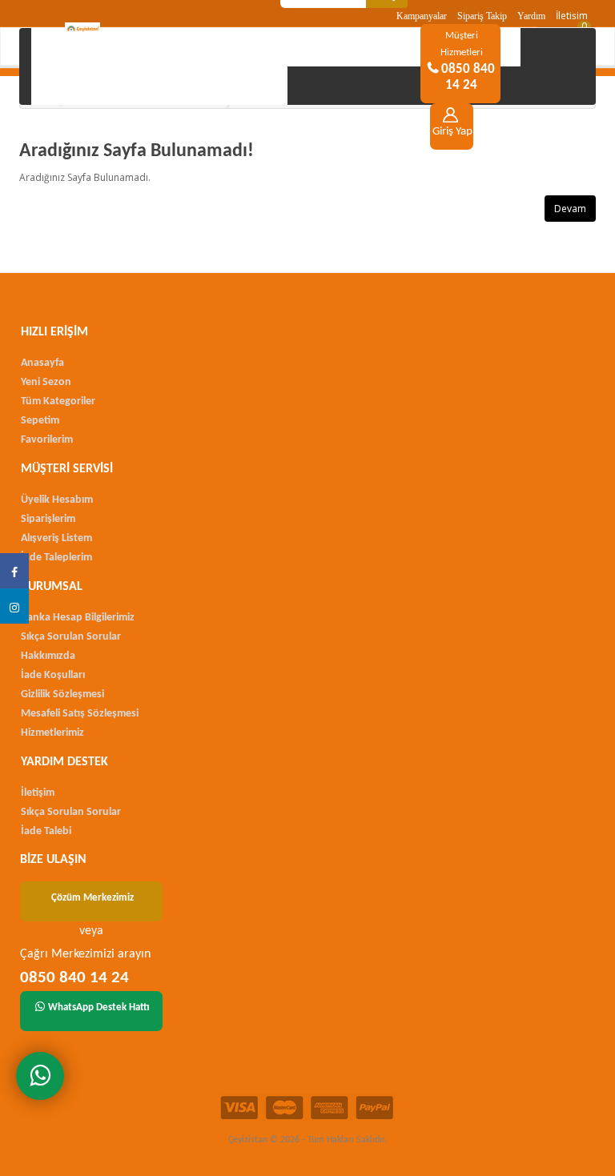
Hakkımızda (48, 656)
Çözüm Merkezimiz (92, 898)
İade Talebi (46, 831)
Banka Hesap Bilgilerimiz (78, 618)
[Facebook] (14, 570)
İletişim (572, 15)
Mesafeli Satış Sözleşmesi (80, 714)
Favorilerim (47, 440)
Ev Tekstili (192, 47)
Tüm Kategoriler (58, 401)
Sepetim (40, 421)
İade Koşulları (53, 675)
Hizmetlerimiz (52, 733)
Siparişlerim (48, 519)
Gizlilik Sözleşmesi (62, 694)
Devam (570, 208)
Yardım (531, 16)
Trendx (76, 86)
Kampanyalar (421, 16)
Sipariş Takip (482, 16)
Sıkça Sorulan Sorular (71, 637)
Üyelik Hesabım (57, 500)
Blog (158, 86)
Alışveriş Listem (56, 538)
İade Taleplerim (56, 558)
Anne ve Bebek (314, 47)
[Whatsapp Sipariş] (40, 1076)
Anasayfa (83, 47)
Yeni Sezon (46, 382)
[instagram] (14, 606)
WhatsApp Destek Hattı (99, 1007)
